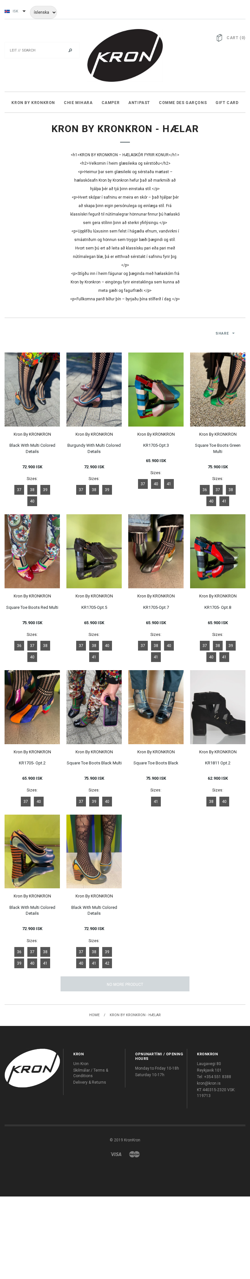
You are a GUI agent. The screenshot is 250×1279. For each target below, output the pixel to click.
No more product (125, 984)
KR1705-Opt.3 (156, 445)
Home (94, 1015)
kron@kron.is (209, 1083)
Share (222, 333)
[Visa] (115, 1154)
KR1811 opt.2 (217, 762)
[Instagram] (32, 1068)
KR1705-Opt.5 (94, 607)
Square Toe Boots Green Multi (218, 448)
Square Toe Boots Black (155, 762)
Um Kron (81, 1063)
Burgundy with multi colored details (94, 448)
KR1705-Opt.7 (156, 607)
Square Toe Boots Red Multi (32, 607)
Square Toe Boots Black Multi (94, 762)
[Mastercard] (134, 1154)
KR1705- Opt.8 (217, 607)
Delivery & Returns (89, 1082)
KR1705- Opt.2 (32, 762)
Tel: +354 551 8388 (214, 1077)
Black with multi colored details (32, 448)
